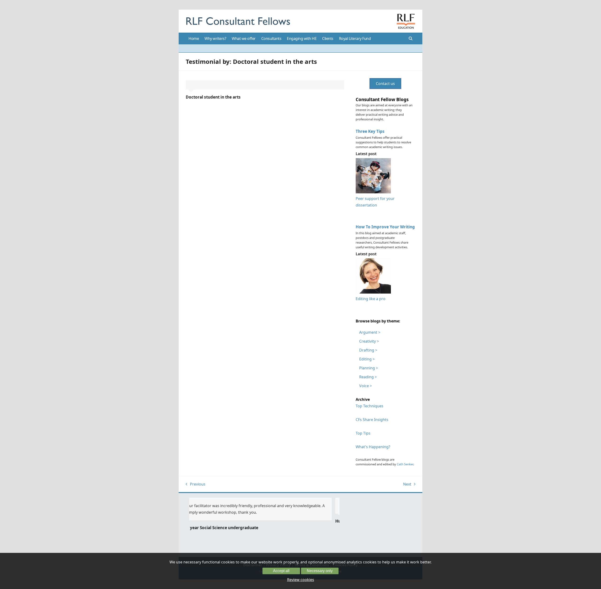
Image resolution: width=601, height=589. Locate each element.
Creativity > (369, 341)
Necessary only (320, 571)
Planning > (368, 368)
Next (407, 484)
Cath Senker (405, 464)
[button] (410, 38)
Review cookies (300, 579)
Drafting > (368, 350)
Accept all (281, 571)
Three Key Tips (370, 131)
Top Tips (363, 433)
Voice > (365, 385)
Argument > (369, 332)
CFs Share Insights (372, 419)
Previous (195, 484)
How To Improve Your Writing (385, 226)
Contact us (385, 83)
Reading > (368, 376)
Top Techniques (369, 406)
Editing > (367, 359)
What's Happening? (373, 446)
